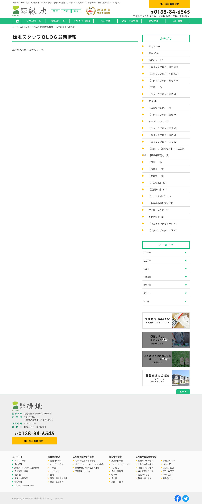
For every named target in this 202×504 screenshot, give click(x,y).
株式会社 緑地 (29, 12)
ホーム (17, 21)
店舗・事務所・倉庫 (58, 478)
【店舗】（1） (156, 162)
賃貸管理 (153, 21)
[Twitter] (186, 499)
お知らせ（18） (156, 60)
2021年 (147, 293)
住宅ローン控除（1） (159, 210)
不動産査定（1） (157, 216)
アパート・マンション (121, 464)
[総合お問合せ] (35, 441)
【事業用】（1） (157, 169)
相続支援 (105, 21)
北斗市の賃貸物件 (145, 464)
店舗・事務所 (117, 471)
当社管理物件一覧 (145, 471)
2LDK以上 (167, 478)
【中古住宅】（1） (158, 182)
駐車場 (114, 475)
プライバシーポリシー (24, 485)
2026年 (147, 252)
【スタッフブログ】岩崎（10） (164, 80)
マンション (55, 471)
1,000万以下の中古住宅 (85, 461)
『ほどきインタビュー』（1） (164, 223)
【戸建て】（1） (157, 176)
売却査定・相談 (81, 21)
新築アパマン (169, 461)
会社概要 (177, 21)
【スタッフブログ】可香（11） (164, 73)
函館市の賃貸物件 (145, 461)
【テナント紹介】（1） (160, 196)
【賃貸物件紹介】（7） (160, 107)
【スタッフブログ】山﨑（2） (164, 135)
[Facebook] (178, 499)
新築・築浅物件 (144, 478)
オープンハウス (56, 464)
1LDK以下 (167, 475)
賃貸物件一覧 (58, 21)
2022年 (147, 285)
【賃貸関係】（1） (158, 189)
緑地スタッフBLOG (26, 468)
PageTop (183, 391)
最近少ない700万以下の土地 (87, 468)
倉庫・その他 (117, 482)
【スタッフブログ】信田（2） (164, 128)
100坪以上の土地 (82, 471)
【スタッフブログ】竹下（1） (164, 230)
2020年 (147, 301)
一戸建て (54, 468)
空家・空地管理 (129, 21)
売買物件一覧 (34, 21)
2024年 (147, 269)
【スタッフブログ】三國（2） (164, 142)
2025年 (147, 260)
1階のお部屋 (168, 471)
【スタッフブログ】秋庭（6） (164, 114)
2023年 (147, 277)
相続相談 (18, 475)
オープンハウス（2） (159, 121)
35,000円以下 (169, 468)
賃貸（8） (154, 101)
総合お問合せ (169, 4)
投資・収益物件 (56, 482)
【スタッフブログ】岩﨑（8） (164, 94)
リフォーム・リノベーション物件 (89, 464)
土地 (52, 475)
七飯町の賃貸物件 (145, 468)
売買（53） (154, 53)
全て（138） (155, 46)
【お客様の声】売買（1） (161, 203)
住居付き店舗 (144, 475)
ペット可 (167, 464)
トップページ (20, 461)
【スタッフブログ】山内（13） (164, 67)
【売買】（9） (156, 87)
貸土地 (114, 478)
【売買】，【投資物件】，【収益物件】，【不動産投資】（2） (163, 152)
